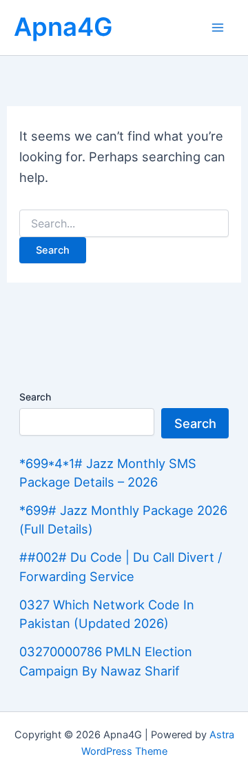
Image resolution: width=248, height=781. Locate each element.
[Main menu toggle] (218, 27)
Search (35, 397)
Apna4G (63, 27)
